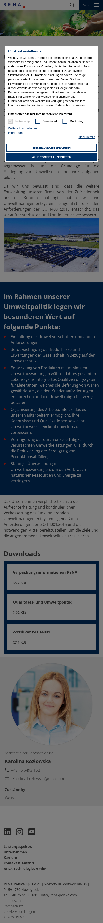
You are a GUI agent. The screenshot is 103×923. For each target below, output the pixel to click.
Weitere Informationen (22, 128)
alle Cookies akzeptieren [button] (51, 157)
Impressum (15, 132)
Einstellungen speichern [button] (52, 147)
